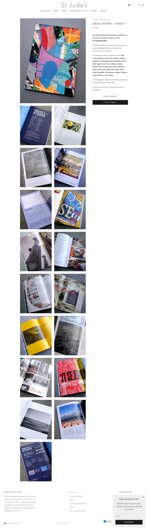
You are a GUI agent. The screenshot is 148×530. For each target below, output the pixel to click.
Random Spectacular (101, 20)
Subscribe (129, 522)
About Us (73, 492)
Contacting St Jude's (76, 496)
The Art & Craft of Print (78, 511)
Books (64, 11)
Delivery (72, 500)
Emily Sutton (27, 508)
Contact (104, 11)
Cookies (72, 507)
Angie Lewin (8, 508)
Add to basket (110, 96)
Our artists (45, 11)
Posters (94, 11)
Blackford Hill (101, 41)
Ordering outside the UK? (78, 503)
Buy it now (110, 102)
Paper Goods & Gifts (78, 11)
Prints (55, 11)
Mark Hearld (18, 508)
